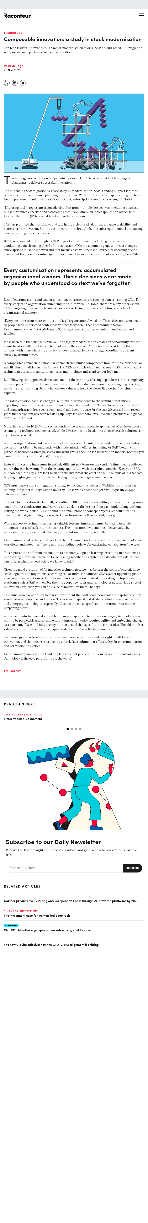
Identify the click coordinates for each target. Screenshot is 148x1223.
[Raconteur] (17, 16)
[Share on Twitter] (7, 83)
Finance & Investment (21, 911)
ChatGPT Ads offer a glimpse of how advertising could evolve (47, 930)
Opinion (11, 925)
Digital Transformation (23, 714)
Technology (13, 32)
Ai (5, 896)
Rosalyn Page (13, 65)
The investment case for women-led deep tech (37, 915)
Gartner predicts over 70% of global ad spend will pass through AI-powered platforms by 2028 (71, 901)
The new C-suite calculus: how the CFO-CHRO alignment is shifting (51, 944)
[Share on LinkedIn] (15, 83)
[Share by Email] (23, 83)
